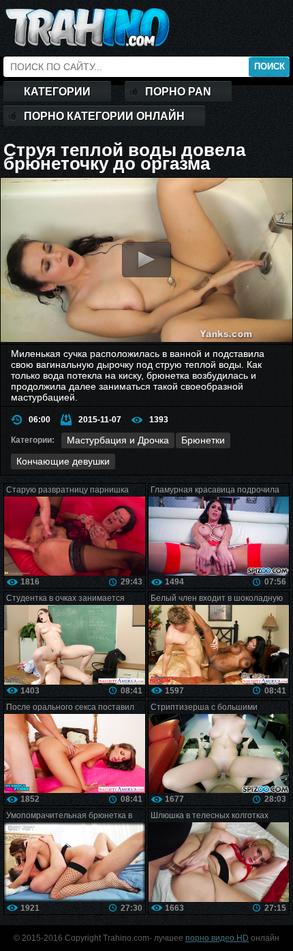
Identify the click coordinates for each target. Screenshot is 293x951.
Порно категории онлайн (104, 116)
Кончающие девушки (63, 461)
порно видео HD (217, 938)
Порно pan (178, 91)
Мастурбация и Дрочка (118, 440)
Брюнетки (203, 440)
